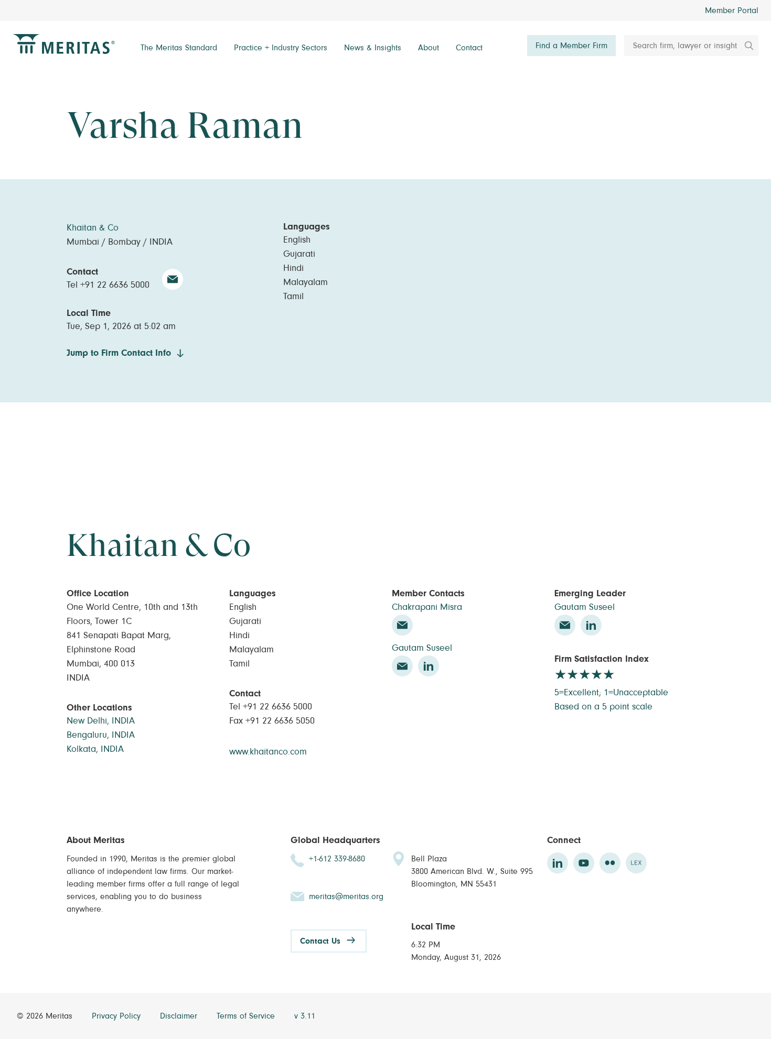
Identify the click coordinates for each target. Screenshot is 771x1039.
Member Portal (731, 10)
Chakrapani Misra (427, 607)
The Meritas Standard (179, 47)
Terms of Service (247, 1016)
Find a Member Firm (571, 45)
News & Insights (372, 47)
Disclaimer (180, 1016)
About (428, 47)
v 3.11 (304, 1016)
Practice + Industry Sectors (280, 47)
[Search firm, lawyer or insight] (745, 45)
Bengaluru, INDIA (101, 735)
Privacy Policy (117, 1016)
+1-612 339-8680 (337, 859)
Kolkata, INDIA (95, 749)
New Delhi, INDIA (101, 721)
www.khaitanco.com (268, 752)
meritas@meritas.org (346, 896)
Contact (469, 47)
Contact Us (320, 941)
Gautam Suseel (422, 648)
